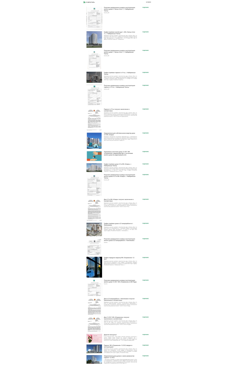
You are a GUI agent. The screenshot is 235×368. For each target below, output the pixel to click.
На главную (148, 2)
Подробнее (145, 7)
